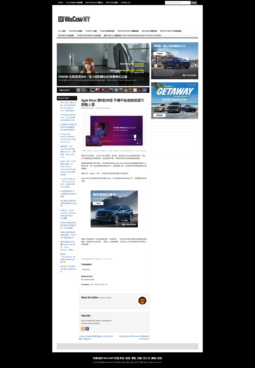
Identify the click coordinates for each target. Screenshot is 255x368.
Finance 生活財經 (66, 35)
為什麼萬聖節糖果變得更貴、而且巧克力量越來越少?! (68, 235)
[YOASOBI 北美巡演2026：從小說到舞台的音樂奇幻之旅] (83, 90)
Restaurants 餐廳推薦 (128, 31)
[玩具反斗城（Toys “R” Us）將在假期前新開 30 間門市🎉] (144, 90)
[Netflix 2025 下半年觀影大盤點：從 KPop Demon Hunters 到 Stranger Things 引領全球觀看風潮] (102, 90)
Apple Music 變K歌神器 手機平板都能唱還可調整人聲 (112, 102)
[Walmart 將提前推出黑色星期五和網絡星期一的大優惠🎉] (121, 90)
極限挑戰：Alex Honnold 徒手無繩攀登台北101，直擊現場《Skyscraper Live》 (68, 151)
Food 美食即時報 (107, 31)
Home (60, 2)
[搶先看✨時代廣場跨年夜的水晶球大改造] (140, 90)
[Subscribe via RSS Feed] (83, 328)
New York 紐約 (112, 2)
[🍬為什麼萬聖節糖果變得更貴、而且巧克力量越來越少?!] (126, 90)
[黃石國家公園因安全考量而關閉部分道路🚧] (111, 90)
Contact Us (125, 2)
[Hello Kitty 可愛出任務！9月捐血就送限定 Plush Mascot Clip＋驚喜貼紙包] (78, 90)
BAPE (83, 108)
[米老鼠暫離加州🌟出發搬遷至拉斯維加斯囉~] (107, 90)
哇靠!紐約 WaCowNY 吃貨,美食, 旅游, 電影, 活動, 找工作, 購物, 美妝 (127, 358)
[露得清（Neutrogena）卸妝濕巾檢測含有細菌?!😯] (135, 90)
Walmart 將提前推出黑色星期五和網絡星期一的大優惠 (68, 225)
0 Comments (105, 108)
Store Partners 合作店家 (89, 35)
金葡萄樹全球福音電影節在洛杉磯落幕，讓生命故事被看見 (68, 127)
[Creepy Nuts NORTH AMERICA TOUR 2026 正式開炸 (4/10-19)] (92, 90)
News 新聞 (94, 284)
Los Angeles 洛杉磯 (74, 2)
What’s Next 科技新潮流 (171, 31)
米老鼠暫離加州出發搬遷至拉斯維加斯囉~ (68, 194)
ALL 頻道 (62, 31)
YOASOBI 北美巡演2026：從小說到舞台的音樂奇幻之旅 (92, 76)
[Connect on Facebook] (87, 328)
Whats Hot (103, 284)
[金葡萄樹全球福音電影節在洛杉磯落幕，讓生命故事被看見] (88, 90)
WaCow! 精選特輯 (149, 31)
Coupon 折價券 (75, 31)
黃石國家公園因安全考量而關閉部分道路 (68, 202)
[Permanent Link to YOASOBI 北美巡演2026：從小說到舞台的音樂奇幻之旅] (103, 64)
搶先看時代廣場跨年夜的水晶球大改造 (68, 269)
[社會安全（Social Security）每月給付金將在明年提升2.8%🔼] (116, 90)
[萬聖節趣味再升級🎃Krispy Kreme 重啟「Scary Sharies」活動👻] (130, 90)
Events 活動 (91, 31)
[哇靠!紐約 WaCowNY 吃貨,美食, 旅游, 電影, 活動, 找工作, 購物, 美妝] (74, 19)
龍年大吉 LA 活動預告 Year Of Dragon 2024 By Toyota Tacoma (132, 35)
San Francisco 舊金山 (94, 2)
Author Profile (105, 298)
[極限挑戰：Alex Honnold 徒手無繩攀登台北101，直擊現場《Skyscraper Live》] (97, 90)
